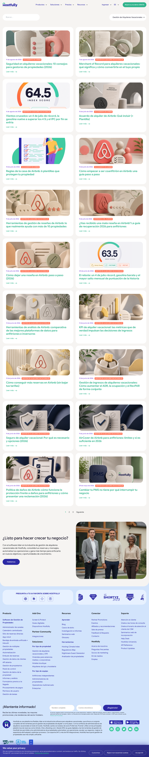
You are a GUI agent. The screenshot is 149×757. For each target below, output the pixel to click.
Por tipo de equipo (40, 671)
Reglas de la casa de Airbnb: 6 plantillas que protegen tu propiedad (32, 172)
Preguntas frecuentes (100, 649)
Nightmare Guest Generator (73, 653)
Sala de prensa (97, 630)
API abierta (7, 662)
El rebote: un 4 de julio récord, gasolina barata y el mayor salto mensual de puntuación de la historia (109, 277)
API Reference (126, 645)
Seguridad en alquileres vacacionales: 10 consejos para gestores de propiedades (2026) (36, 65)
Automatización (9, 652)
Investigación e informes (72, 631)
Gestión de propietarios (12, 666)
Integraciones (37, 636)
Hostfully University (129, 642)
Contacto (95, 636)
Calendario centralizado (12, 630)
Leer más (10, 72)
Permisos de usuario (11, 691)
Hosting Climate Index (71, 647)
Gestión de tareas (10, 694)
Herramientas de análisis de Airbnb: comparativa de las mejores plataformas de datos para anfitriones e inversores (36, 330)
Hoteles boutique (39, 663)
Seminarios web (68, 634)
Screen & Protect (39, 620)
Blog (64, 624)
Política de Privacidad (56, 715)
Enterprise (36, 688)
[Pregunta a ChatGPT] (25, 599)
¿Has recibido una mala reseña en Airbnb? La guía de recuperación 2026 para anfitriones (109, 225)
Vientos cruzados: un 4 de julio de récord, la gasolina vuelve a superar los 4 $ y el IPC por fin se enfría (37, 119)
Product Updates (128, 648)
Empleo (95, 659)
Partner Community (41, 632)
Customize (96, 753)
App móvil (7, 637)
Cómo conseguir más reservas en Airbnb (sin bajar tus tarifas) (37, 384)
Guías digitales (38, 623)
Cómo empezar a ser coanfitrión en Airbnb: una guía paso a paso (108, 172)
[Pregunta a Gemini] (42, 599)
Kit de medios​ (97, 656)
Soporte (125, 613)
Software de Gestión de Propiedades (13, 621)
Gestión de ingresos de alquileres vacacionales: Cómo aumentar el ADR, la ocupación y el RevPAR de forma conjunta (109, 386)
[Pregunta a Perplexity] (50, 599)
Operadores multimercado (43, 685)
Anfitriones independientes (43, 676)
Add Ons (36, 613)
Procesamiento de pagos (13, 688)
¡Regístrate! (112, 708)
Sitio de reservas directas (13, 634)
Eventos (95, 623)
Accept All (139, 753)
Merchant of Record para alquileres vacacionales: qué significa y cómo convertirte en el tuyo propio (109, 65)
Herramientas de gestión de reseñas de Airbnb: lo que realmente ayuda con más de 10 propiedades (36, 225)
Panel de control (9, 669)
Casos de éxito (68, 628)
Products (7, 613)
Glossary (65, 637)
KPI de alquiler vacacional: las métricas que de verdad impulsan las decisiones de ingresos (107, 329)
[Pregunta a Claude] (34, 599)
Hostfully (96, 641)
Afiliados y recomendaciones (103, 626)
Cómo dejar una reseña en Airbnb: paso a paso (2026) (34, 277)
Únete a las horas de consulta (133, 623)
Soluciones (37, 642)
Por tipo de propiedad (41, 646)
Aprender (66, 620)
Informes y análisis (10, 678)
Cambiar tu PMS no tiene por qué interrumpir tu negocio (108, 491)
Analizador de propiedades (73, 656)
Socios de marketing (100, 653)
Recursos (66, 613)
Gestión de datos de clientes (14, 659)
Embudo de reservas (11, 656)
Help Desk (125, 639)
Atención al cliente (128, 620)
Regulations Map (68, 650)
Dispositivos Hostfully (41, 626)
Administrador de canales (13, 627)
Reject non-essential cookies (117, 753)
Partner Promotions (99, 620)
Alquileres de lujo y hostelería (44, 666)
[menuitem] (41, 4)
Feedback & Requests (100, 633)
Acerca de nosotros (100, 646)
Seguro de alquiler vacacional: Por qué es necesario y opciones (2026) (37, 439)
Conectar (96, 613)
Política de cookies (42, 753)
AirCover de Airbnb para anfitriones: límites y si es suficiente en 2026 (109, 439)
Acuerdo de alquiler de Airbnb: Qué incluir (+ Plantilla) (106, 117)
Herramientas (68, 642)
